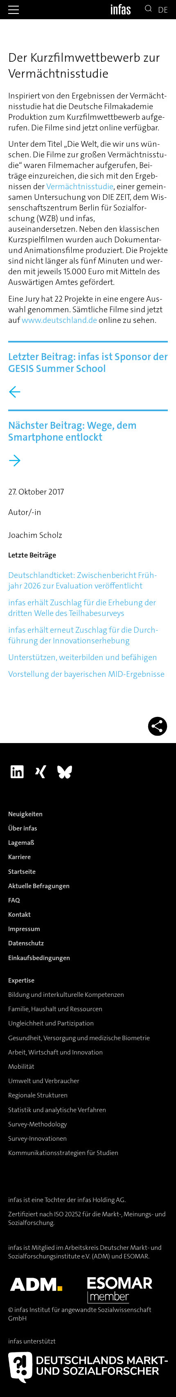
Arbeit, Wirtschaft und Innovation (55, 1052)
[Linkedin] (17, 772)
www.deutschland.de (59, 320)
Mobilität (21, 1066)
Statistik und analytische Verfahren (57, 1110)
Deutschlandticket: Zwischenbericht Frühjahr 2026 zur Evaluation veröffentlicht (82, 580)
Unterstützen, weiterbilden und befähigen (82, 657)
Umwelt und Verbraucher (43, 1081)
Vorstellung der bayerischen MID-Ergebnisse (86, 674)
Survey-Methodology (37, 1124)
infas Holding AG (100, 1200)
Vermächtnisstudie (79, 186)
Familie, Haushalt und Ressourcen (55, 1009)
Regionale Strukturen (38, 1095)
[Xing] (41, 772)
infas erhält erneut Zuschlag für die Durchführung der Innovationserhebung (83, 635)
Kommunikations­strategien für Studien (63, 1152)
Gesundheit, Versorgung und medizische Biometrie (79, 1038)
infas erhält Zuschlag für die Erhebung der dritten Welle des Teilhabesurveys (82, 607)
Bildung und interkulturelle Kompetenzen (66, 994)
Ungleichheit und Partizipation (51, 1023)
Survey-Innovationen (37, 1138)
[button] (13, 9)
